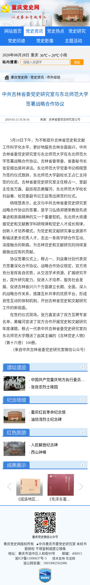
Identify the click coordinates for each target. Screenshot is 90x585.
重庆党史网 (19, 77)
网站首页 (13, 31)
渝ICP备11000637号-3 (31, 558)
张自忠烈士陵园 (44, 387)
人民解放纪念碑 (44, 445)
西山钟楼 (38, 452)
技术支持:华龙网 (63, 558)
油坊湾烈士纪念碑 (46, 419)
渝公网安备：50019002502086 (45, 563)
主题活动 (73, 41)
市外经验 (53, 77)
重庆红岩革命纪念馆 (48, 412)
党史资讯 (37, 77)
